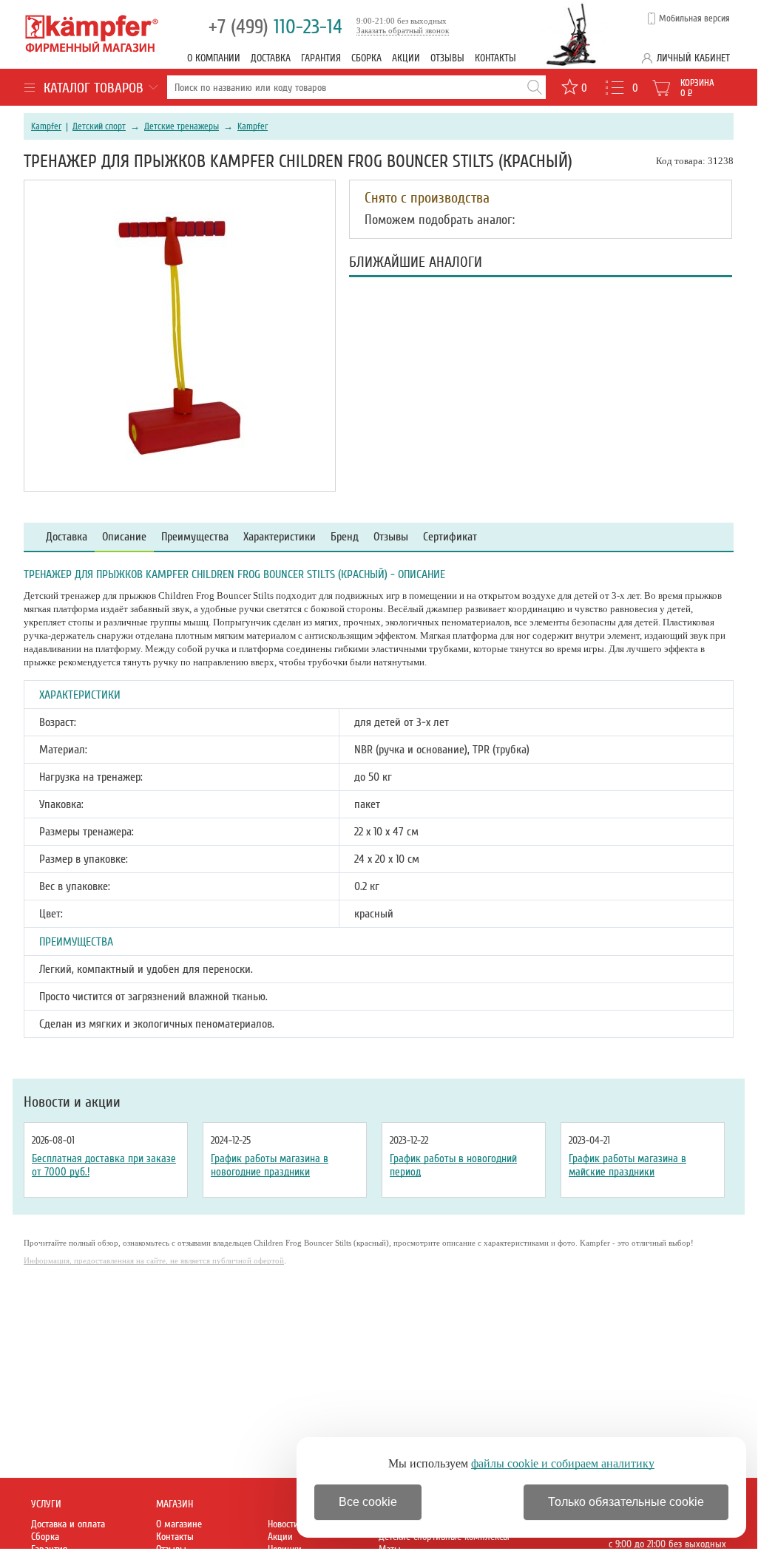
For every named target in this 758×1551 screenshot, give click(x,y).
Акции (406, 58)
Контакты (495, 58)
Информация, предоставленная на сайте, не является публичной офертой (154, 1260)
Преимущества (195, 537)
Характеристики (279, 537)
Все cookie (368, 1502)
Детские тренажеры (181, 126)
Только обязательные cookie (626, 1502)
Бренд (345, 537)
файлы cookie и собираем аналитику (562, 1463)
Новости (283, 1524)
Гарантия (321, 58)
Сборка (366, 58)
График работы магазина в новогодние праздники (269, 1165)
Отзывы (447, 58)
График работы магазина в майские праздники (627, 1165)
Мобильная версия (694, 18)
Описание (124, 537)
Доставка (271, 58)
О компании (213, 58)
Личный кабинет (693, 58)
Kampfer (46, 126)
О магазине (179, 1524)
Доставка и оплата (68, 1524)
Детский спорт (99, 126)
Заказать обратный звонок (402, 30)
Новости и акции (72, 1102)
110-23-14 (275, 27)
